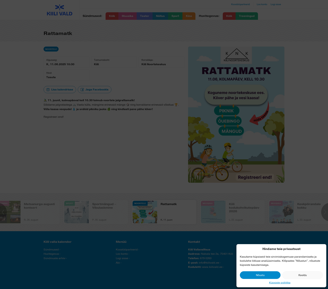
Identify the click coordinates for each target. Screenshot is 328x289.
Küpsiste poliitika (279, 283)
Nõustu (260, 275)
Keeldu (302, 275)
